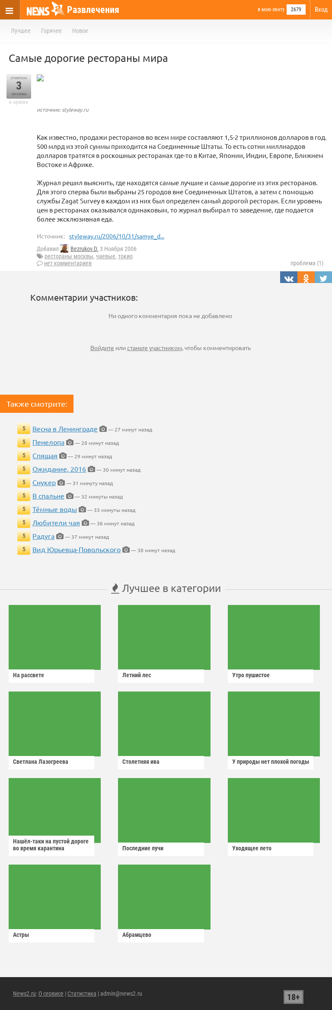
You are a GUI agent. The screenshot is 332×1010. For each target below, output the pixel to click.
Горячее (51, 30)
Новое (80, 30)
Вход (321, 9)
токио (125, 256)
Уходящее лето (251, 848)
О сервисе (51, 993)
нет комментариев (68, 263)
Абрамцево (136, 934)
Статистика (81, 993)
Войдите (102, 347)
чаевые (105, 256)
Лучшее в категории (170, 588)
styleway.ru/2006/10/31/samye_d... (116, 236)
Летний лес (136, 675)
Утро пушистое (251, 675)
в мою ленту (271, 9)
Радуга (43, 535)
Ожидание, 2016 (59, 468)
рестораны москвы (69, 256)
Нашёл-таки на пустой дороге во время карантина (51, 845)
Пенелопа (48, 441)
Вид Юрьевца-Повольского (76, 549)
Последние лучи (142, 848)
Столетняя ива (141, 761)
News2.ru (24, 993)
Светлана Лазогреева (40, 761)
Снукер (44, 482)
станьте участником (154, 347)
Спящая (44, 455)
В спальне (48, 495)
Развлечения (93, 9)
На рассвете (28, 675)
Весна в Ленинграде (65, 428)
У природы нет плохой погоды (270, 761)
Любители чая (56, 522)
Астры (21, 934)
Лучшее (21, 30)
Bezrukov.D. (84, 248)
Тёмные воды (54, 509)
